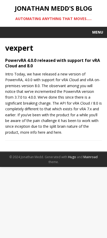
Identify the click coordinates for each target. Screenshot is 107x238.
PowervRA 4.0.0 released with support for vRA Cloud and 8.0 (52, 63)
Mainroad (90, 157)
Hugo (72, 157)
